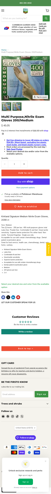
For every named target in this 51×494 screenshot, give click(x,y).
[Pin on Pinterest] (18, 297)
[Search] (46, 18)
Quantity (4, 158)
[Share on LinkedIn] (13, 297)
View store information (12, 200)
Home (4, 50)
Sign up (41, 394)
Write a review (25, 331)
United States (24, 428)
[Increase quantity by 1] (24, 164)
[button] (6, 106)
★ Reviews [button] (48, 249)
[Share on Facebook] (3, 297)
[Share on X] (8, 297)
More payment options (25, 188)
